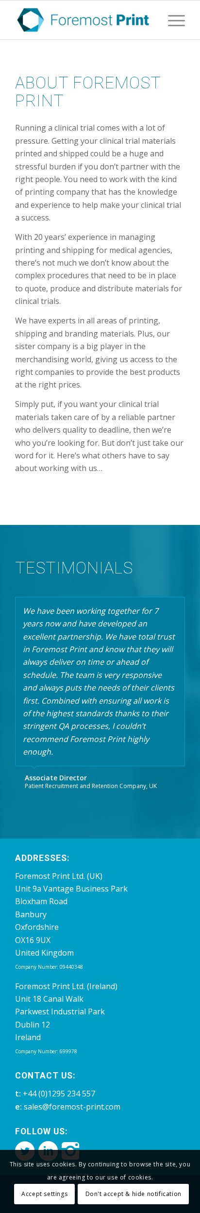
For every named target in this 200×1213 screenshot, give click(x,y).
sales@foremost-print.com (72, 1106)
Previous (153, 607)
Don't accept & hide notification (133, 1194)
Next (175, 607)
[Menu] (171, 19)
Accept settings (44, 1194)
